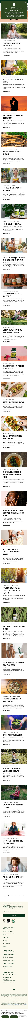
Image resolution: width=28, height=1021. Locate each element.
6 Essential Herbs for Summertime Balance (13, 80)
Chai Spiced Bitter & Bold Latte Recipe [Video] (12, 295)
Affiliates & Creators (7, 966)
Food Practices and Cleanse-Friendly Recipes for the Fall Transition (11, 590)
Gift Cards (5, 959)
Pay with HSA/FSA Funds (8, 931)
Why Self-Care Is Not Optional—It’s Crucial (13, 878)
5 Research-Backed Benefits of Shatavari (12, 153)
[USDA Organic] (13, 921)
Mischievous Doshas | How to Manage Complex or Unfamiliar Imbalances (14, 259)
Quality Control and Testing (9, 951)
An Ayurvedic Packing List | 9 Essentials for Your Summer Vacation (11, 551)
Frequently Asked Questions (9, 960)
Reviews (4, 946)
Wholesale (5, 968)
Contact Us (5, 956)
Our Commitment (6, 943)
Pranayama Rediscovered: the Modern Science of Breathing (11, 770)
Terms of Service (16, 1004)
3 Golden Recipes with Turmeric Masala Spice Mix (12, 437)
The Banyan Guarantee (8, 957)
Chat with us (13, 983)
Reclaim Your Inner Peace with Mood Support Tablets (14, 367)
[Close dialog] (25, 2)
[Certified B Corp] (4, 921)
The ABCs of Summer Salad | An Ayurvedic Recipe (12, 700)
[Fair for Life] (8, 921)
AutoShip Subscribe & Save (9, 933)
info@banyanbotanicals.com (9, 980)
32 (19, 895)
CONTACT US (7, 977)
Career (4, 944)
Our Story (5, 938)
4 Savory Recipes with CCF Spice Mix (13, 402)
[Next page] (23, 895)
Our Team (5, 940)
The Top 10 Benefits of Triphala (12, 224)
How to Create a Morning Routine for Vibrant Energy (13, 842)
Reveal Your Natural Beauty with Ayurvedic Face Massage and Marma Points (13, 513)
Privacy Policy (10, 1004)
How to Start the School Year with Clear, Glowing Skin (13, 664)
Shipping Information (7, 930)
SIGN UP (14, 915)
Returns (4, 934)
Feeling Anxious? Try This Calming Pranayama (13, 806)
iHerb (21, 15)
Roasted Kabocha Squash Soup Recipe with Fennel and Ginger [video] (12, 474)
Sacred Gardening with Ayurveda (12, 735)
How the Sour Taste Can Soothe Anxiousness (12, 189)
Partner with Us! (6, 965)
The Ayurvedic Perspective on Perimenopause (11, 44)
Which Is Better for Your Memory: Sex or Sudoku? (13, 116)
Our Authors (5, 941)
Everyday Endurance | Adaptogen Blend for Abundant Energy (12, 331)
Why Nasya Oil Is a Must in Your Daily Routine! (14, 627)
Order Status (5, 928)
